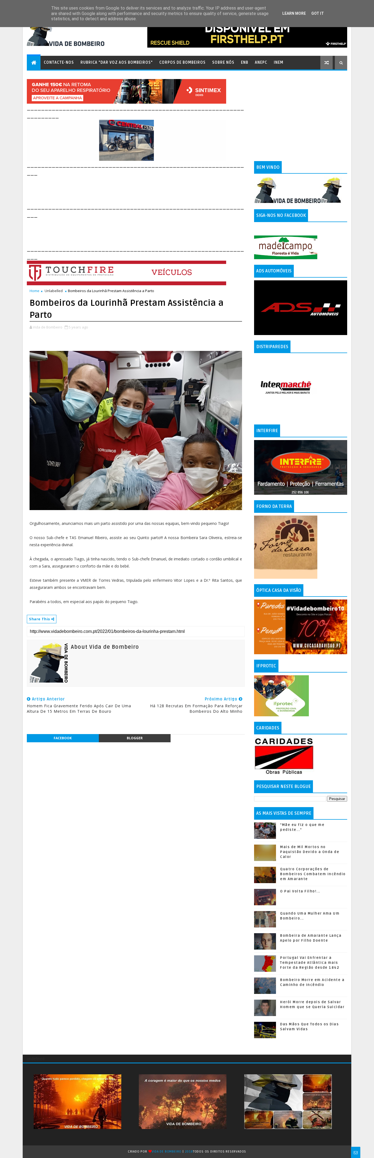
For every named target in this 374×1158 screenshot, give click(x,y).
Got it (317, 13)
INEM (278, 62)
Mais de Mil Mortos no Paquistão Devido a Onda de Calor (309, 852)
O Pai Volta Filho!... (300, 891)
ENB (244, 62)
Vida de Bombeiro (167, 1152)
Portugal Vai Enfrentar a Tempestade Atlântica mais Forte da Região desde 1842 (309, 963)
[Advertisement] (126, 189)
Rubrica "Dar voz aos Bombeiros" (116, 62)
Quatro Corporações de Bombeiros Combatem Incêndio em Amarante (313, 874)
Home (34, 290)
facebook (63, 738)
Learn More (294, 13)
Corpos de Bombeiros (182, 62)
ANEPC (261, 62)
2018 (189, 1152)
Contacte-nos (59, 62)
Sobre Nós (223, 62)
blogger (135, 738)
